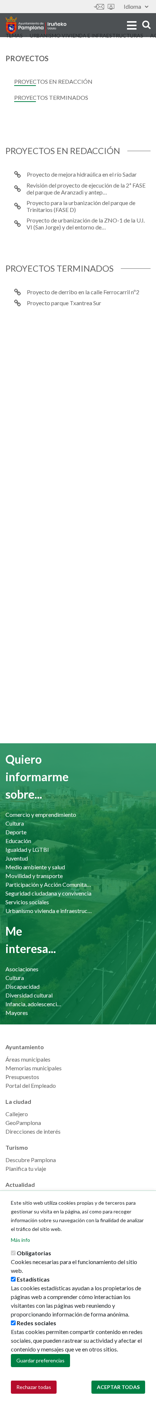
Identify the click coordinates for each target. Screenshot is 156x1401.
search (145, 24)
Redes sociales (36, 1322)
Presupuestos (22, 1076)
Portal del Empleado (30, 1085)
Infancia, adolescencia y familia (34, 1003)
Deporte (15, 832)
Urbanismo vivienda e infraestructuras (49, 910)
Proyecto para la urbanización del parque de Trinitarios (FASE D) (80, 206)
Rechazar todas (33, 1387)
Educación (18, 840)
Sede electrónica (111, 6)
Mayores (16, 1012)
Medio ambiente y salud (35, 866)
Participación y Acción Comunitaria (49, 884)
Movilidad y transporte (34, 875)
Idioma (132, 6)
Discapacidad (22, 986)
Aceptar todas (118, 1387)
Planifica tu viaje (25, 1168)
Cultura (14, 823)
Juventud (16, 858)
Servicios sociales (27, 901)
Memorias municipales (33, 1067)
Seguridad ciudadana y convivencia (48, 893)
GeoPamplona (23, 1122)
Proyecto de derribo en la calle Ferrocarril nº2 (83, 291)
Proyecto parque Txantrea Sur (64, 302)
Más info (20, 1240)
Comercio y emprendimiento (40, 814)
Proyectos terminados (51, 97)
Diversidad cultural (29, 995)
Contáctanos (99, 6)
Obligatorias (34, 1253)
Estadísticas (33, 1279)
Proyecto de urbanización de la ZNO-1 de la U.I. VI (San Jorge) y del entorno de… (85, 224)
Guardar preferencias (40, 1360)
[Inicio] (35, 25)
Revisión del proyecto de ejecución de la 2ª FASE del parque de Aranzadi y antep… (85, 189)
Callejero (16, 1113)
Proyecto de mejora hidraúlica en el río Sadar (82, 174)
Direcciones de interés (33, 1131)
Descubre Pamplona (30, 1159)
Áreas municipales (27, 1059)
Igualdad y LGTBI (27, 849)
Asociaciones (21, 968)
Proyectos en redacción (53, 81)
